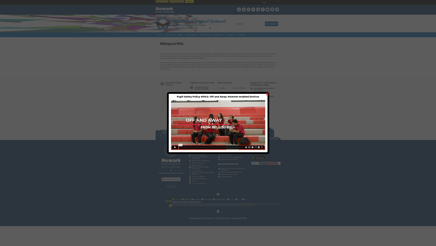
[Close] (267, 94)
